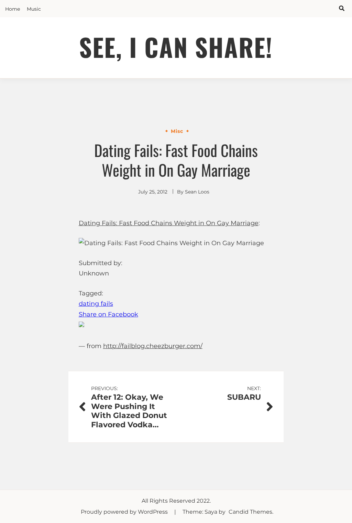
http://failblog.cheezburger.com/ (152, 346)
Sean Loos (197, 192)
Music (34, 9)
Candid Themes (250, 512)
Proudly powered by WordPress (125, 512)
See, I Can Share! (176, 46)
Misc (177, 131)
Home (12, 9)
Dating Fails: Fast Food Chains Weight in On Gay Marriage (168, 223)
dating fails (96, 303)
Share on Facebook (108, 314)
